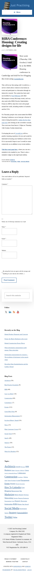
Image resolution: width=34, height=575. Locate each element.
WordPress (17, 566)
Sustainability (22, 513)
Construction (8, 398)
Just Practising (17, 6)
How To (8, 487)
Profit (13, 501)
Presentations (8, 501)
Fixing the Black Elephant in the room (16, 339)
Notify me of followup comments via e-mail (14, 221)
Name (4, 227)
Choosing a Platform (19, 470)
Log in (29, 570)
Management (15, 491)
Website (4, 250)
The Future (8, 447)
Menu (18, 12)
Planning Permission (23, 498)
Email (4, 238)
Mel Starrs (26, 494)
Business (8, 470)
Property (18, 501)
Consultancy (8, 402)
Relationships (9, 504)
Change (13, 470)
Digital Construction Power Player (15, 343)
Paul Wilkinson (15, 96)
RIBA (18, 161)
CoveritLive (18, 79)
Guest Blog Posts (10, 411)
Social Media (25, 161)
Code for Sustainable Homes (11, 473)
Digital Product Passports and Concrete (16, 334)
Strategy (7, 442)
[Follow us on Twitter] (6, 312)
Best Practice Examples (11, 385)
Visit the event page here (10, 149)
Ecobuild (18, 480)
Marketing (9, 494)
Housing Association (20, 483)
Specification (23, 508)
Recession (24, 501)
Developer (13, 480)
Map (20, 491)
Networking (9, 498)
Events (12, 159)
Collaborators (22, 473)
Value (15, 517)
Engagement (25, 480)
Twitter (9, 517)
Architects (8, 380)
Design (9, 480)
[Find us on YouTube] (17, 312)
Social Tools (8, 433)
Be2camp (23, 466)
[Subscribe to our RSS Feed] (13, 312)
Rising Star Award (23, 504)
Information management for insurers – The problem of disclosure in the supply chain (16, 357)
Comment (5, 184)
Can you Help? (9, 394)
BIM (6, 389)
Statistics (7, 513)
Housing (14, 161)
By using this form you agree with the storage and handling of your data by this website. (16, 272)
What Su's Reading (10, 451)
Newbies (16, 498)
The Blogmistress (19, 570)
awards (18, 467)
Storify (7, 438)
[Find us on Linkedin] (10, 312)
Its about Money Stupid (12, 420)
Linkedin (16, 487)
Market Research (19, 494)
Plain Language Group (11, 429)
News (6, 425)
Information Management (12, 416)
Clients (27, 470)
